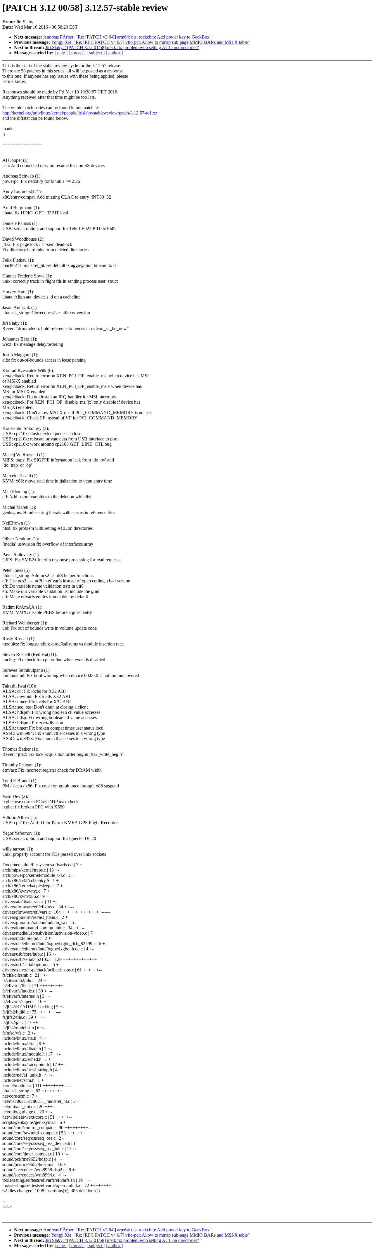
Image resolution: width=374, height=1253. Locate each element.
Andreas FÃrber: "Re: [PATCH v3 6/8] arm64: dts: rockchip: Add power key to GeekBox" (127, 36)
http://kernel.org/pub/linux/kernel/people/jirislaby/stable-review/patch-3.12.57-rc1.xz (79, 112)
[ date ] (61, 52)
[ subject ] (95, 52)
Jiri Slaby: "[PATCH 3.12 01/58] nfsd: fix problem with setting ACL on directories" (122, 47)
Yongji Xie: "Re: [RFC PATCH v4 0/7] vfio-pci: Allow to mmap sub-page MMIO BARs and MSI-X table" (150, 42)
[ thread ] (77, 52)
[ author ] (114, 52)
